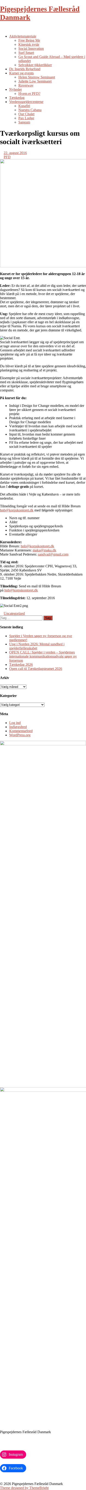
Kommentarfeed (21, 731)
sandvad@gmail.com (53, 554)
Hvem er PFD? (29, 93)
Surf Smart (26, 53)
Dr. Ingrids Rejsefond (24, 69)
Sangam (24, 122)
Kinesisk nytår (28, 44)
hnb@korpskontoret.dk (16, 510)
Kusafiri (24, 106)
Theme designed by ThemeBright (24, 1488)
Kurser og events (21, 73)
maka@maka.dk (44, 550)
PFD (7, 157)
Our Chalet (26, 114)
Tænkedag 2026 (21, 664)
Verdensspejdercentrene (26, 102)
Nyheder (15, 89)
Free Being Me (29, 40)
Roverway (25, 85)
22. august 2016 (15, 153)
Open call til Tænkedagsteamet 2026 (35, 669)
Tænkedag (17, 98)
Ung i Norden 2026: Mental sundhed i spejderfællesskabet (36, 646)
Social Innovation (31, 48)
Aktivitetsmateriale (22, 36)
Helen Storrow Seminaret (36, 77)
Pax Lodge (26, 118)
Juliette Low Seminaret (35, 81)
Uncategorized (14, 613)
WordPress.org (20, 735)
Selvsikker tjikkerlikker (35, 65)
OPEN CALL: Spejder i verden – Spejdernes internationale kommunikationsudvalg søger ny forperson (43, 656)
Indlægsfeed (18, 727)
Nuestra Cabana (30, 110)
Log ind (15, 723)
